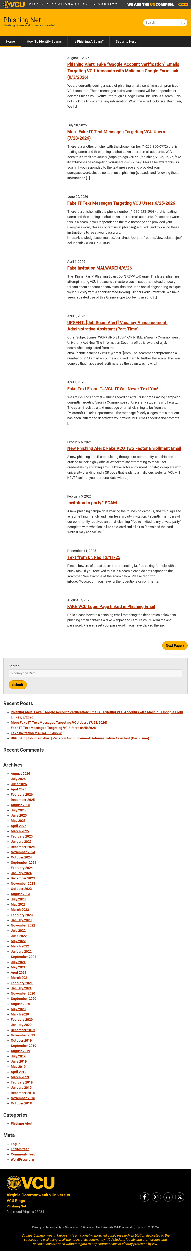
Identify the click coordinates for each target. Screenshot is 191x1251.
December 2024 (23, 847)
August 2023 (20, 894)
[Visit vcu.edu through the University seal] (48, 1184)
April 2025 (18, 826)
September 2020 (23, 999)
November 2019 (23, 1035)
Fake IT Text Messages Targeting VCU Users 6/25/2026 (53, 728)
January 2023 (21, 920)
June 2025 (19, 815)
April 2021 (18, 972)
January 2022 (21, 951)
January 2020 (21, 1025)
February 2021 (22, 983)
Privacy (36, 1227)
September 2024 (23, 862)
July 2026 (18, 779)
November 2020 (23, 993)
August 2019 (20, 1051)
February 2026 (22, 794)
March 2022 (20, 946)
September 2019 (23, 1046)
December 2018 (23, 1093)
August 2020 (20, 1004)
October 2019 (21, 1040)
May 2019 (18, 1067)
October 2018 (21, 1103)
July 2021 (18, 962)
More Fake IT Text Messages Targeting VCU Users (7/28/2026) (59, 722)
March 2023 (20, 910)
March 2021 (20, 978)
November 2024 (23, 852)
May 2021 (18, 967)
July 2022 (18, 931)
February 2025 (22, 836)
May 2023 (18, 904)
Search (150, 22)
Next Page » (175, 645)
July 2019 (18, 1056)
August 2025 (20, 805)
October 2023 (21, 889)
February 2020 (22, 1019)
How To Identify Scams (44, 41)
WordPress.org (22, 1159)
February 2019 (22, 1082)
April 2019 (18, 1072)
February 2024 (22, 868)
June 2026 (19, 784)
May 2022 (18, 941)
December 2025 (23, 800)
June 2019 (19, 1061)
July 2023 (18, 899)
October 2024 (21, 857)
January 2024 (21, 873)
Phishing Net (22, 20)
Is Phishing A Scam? (89, 41)
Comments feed (23, 1154)
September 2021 (23, 957)
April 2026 (18, 789)
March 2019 (20, 1077)
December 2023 (23, 878)
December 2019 (23, 1030)
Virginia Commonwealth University (73, 4)
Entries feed (20, 1149)
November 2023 (23, 883)
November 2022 (23, 925)
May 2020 (18, 1009)
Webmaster (72, 1227)
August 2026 (20, 773)
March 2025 (20, 831)
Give (182, 4)
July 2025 (18, 810)
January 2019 (21, 1088)
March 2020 (20, 1014)
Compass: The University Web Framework (108, 1227)
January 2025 (21, 842)
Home (10, 41)
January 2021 (21, 988)
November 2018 (23, 1098)
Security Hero (126, 41)
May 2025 (18, 821)
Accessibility (53, 1227)
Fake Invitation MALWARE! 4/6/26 (36, 733)
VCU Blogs (16, 1200)
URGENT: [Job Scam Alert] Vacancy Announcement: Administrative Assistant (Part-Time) (80, 738)
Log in (15, 1144)
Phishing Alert (21, 1123)
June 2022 (19, 936)
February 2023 (22, 915)
